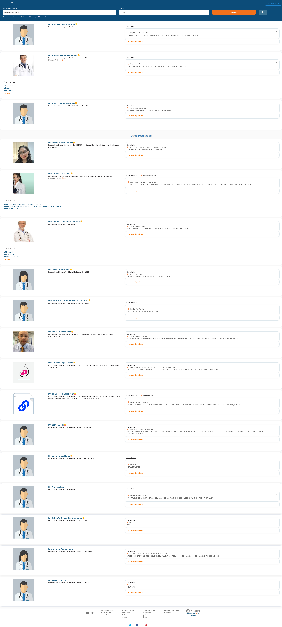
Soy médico (273, 3)
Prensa (168, 613)
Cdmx (25, 17)
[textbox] (201, 33)
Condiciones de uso (172, 610)
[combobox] (58, 11)
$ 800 (64, 178)
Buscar (234, 12)
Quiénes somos (108, 610)
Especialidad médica (10, 8)
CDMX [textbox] (163, 12)
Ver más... (7, 93)
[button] (263, 12)
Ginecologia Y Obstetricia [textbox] (58, 12)
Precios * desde (54, 60)
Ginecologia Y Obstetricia (37, 17)
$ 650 (64, 60)
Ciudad (121, 8)
